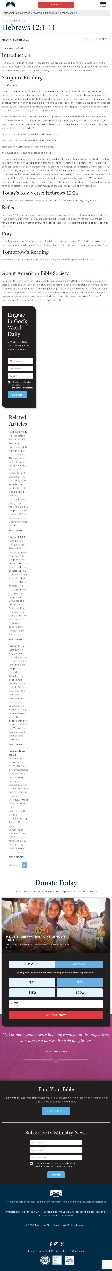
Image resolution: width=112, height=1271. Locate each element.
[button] (103, 3)
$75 (80, 982)
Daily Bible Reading (45, 13)
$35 (32, 982)
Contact (55, 1251)
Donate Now (56, 1015)
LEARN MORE (56, 1111)
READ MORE (16, 530)
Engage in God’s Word (17, 13)
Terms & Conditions (73, 1251)
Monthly (32, 964)
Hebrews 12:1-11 (68, 13)
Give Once (79, 964)
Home (31, 1251)
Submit (17, 395)
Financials (43, 1251)
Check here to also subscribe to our (22, 385)
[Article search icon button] (24, 865)
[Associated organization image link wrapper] (45, 1260)
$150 (32, 992)
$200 (80, 992)
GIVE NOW (56, 5)
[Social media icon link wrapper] (51, 1245)
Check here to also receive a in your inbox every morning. (54, 1165)
